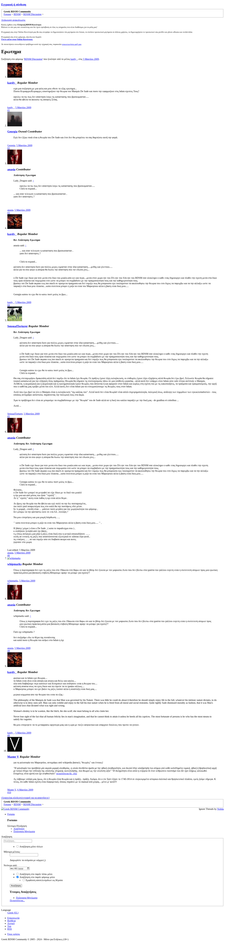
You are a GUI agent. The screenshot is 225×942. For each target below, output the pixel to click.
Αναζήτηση (18, 828)
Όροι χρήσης (13, 934)
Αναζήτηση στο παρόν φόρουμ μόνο (37, 877)
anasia (11, 169)
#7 (8, 583)
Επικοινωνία (13, 918)
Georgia (12, 131)
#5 (8, 416)
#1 (8, 110)
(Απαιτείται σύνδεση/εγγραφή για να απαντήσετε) (25, 797)
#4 (8, 305)
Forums (11, 814)
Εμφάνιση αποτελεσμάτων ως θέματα (44, 880)
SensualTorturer (17, 326)
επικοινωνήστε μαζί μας (71, 44)
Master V (13, 756)
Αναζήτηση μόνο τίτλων (31, 846)
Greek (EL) (13, 912)
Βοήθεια (11, 920)
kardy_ (74, 59)
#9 (8, 735)
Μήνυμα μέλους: (12, 851)
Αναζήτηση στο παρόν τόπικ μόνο (35, 874)
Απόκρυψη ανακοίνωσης (13, 20)
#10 (9, 792)
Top (9, 926)
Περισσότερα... (17, 900)
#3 (8, 212)
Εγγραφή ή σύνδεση (13, 4)
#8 (8, 651)
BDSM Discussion (33, 59)
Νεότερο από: (10, 865)
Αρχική (11, 923)
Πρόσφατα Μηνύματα (24, 831)
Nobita (220, 809)
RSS (9, 929)
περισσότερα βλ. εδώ (66, 773)
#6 (8, 555)
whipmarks (14, 564)
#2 (8, 148)
